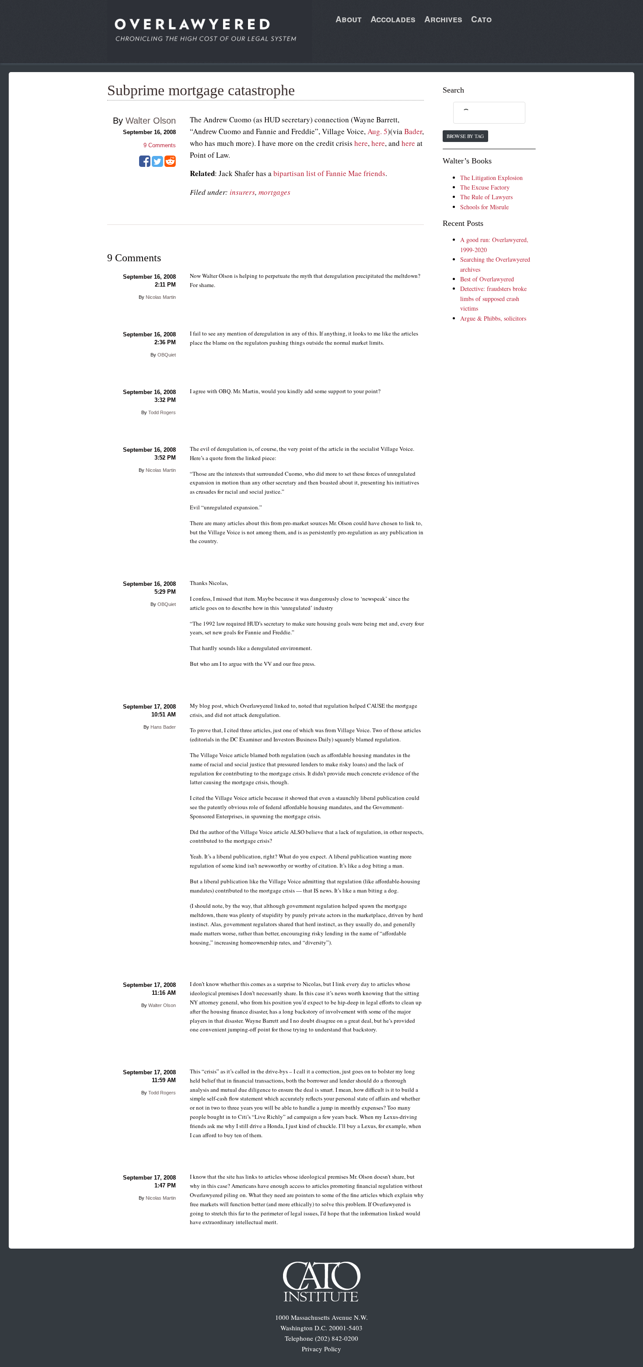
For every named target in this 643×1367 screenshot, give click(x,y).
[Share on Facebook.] (144, 164)
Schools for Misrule (484, 207)
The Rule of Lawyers (486, 197)
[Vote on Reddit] (170, 164)
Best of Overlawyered (487, 279)
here (361, 143)
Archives (443, 19)
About (348, 19)
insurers (242, 192)
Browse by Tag (465, 136)
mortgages (274, 192)
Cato (481, 19)
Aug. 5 (377, 131)
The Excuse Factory (485, 187)
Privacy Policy (321, 1348)
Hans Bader (163, 727)
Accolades (393, 19)
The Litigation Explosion (491, 177)
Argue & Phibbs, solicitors (493, 318)
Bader (413, 131)
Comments (159, 145)
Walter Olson (151, 120)
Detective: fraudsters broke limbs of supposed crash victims (493, 298)
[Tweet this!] (157, 164)
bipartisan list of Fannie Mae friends (329, 173)
